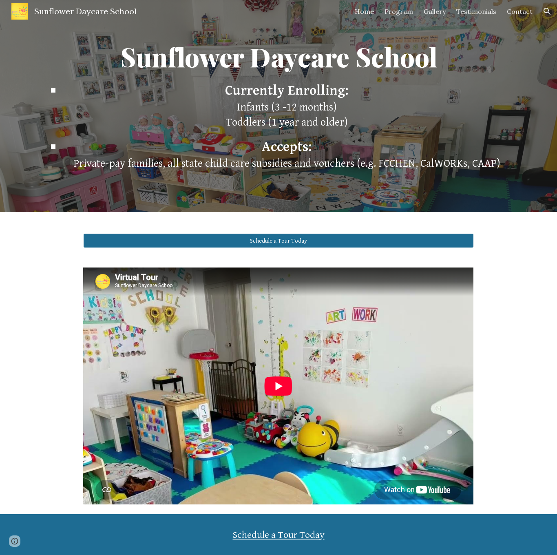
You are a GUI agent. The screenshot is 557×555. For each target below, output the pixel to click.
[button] (547, 11)
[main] (278, 57)
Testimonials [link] (476, 11)
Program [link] (399, 11)
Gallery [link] (435, 11)
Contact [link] (520, 11)
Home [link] (364, 11)
